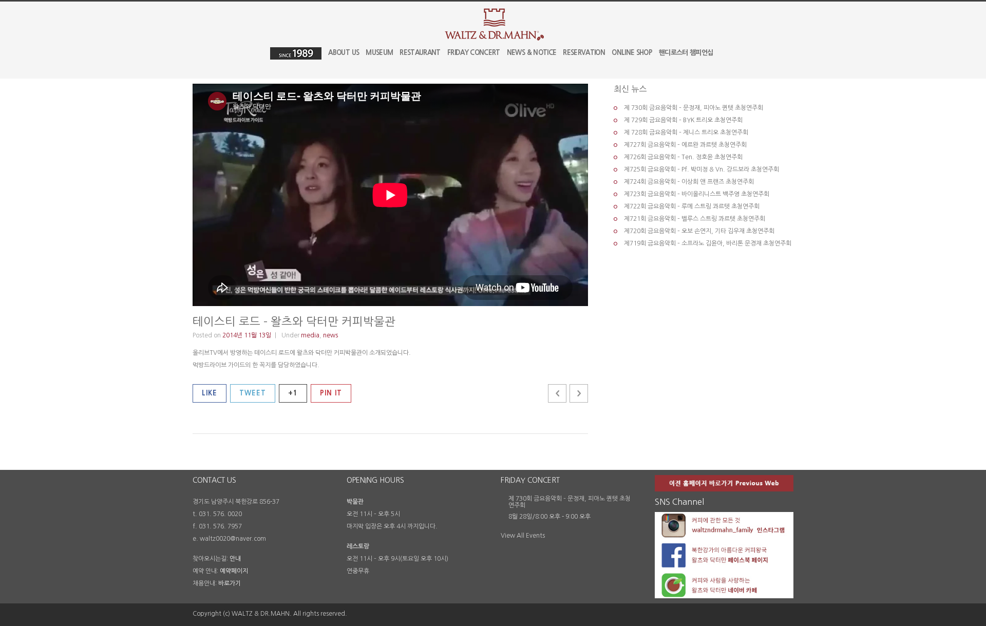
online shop (632, 52)
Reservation (584, 52)
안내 (235, 559)
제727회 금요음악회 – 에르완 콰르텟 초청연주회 (685, 145)
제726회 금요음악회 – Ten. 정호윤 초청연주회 (683, 157)
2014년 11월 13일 (246, 335)
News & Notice (532, 52)
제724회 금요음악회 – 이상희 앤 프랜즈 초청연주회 (689, 182)
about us (343, 52)
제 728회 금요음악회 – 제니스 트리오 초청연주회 (686, 132)
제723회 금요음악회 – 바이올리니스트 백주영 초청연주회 (696, 194)
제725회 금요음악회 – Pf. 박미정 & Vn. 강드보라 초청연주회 (701, 169)
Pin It (331, 393)
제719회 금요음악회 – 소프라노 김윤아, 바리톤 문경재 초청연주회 (707, 243)
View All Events (523, 536)
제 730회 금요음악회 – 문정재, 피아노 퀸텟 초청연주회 (693, 108)
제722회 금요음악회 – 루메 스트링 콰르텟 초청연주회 (692, 206)
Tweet (252, 393)
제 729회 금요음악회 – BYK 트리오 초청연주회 (683, 120)
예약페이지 (234, 571)
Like (209, 393)
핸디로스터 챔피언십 (686, 52)
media (310, 335)
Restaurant (420, 52)
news (330, 335)
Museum (379, 52)
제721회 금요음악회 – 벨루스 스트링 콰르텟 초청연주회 (694, 219)
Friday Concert (473, 52)
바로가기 (229, 583)
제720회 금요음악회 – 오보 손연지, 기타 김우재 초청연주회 (699, 231)
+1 (293, 393)
